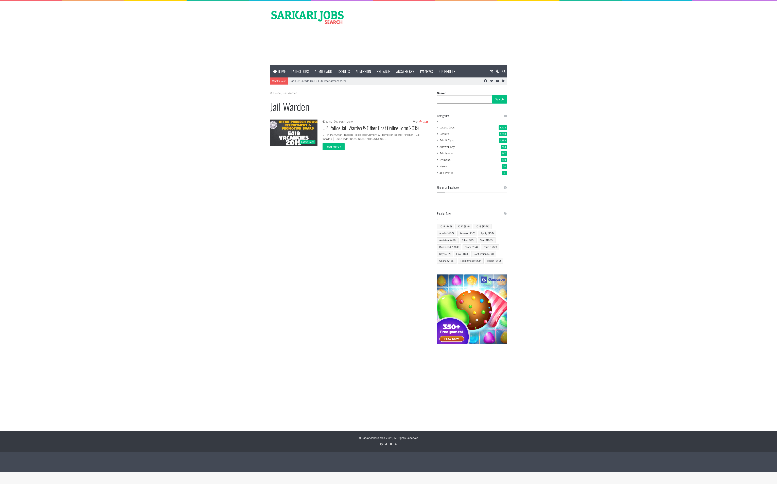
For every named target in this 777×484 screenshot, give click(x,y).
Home (281, 71)
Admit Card (323, 71)
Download (449, 247)
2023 (482, 226)
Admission (363, 71)
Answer (467, 233)
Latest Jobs (300, 71)
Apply (487, 233)
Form (490, 247)
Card (487, 240)
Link (462, 253)
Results (344, 71)
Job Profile (446, 71)
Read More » (334, 146)
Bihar (468, 240)
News (428, 71)
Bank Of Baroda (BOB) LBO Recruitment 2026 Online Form (326, 81)
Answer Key (405, 71)
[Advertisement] (429, 33)
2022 (463, 226)
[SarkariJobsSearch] (307, 17)
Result (494, 260)
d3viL (329, 121)
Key (445, 253)
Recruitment (470, 260)
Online (446, 260)
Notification (483, 253)
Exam (471, 247)
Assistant (447, 240)
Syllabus (384, 71)
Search (441, 93)
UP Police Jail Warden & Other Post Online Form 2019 (371, 128)
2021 (445, 226)
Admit (446, 233)
